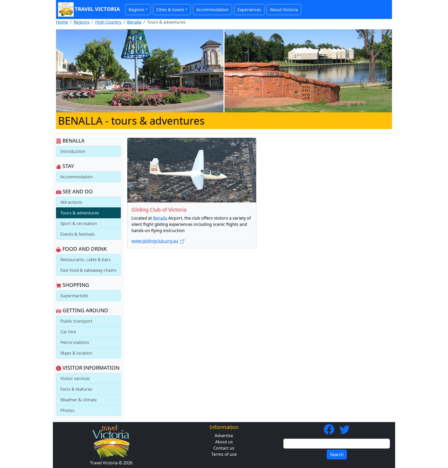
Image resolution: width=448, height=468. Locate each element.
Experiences (249, 9)
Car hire (68, 332)
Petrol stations (74, 342)
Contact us (223, 448)
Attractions (71, 202)
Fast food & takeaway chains (88, 270)
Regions (81, 22)
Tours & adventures (79, 213)
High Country (108, 22)
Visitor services (75, 378)
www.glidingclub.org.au (154, 241)
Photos (67, 410)
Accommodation (212, 9)
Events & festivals (77, 234)
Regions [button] (136, 9)
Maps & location (76, 353)
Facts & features (76, 389)
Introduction (72, 151)
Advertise (224, 435)
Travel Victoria (97, 8)
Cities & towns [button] (170, 9)
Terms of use (224, 454)
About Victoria (284, 9)
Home (62, 22)
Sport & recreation (78, 223)
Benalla (134, 22)
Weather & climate (78, 400)
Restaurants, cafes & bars (85, 259)
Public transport (76, 321)
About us (224, 442)
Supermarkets (74, 296)
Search (337, 454)
